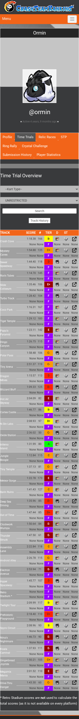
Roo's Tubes (7, 275)
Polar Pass (6, 355)
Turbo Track (7, 298)
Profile (7, 137)
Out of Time (7, 515)
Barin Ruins (7, 492)
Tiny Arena (6, 366)
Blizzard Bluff (8, 389)
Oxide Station (8, 435)
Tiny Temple (7, 469)
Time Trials (25, 137)
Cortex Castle (8, 412)
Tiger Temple (7, 321)
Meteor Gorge (8, 480)
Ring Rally (10, 146)
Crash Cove (7, 241)
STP (64, 137)
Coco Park (6, 309)
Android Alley (8, 560)
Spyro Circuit (7, 628)
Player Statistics (49, 155)
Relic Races (47, 137)
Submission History (17, 155)
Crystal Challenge (35, 146)
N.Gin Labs (6, 423)
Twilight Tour (8, 605)
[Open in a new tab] (74, 238)
